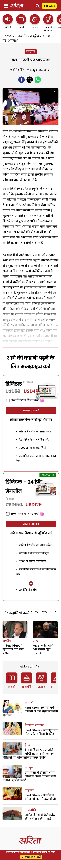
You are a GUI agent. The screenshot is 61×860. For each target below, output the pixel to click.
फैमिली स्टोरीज (34, 725)
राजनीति (21, 36)
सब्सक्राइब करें (31, 410)
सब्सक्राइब (49, 6)
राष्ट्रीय (34, 36)
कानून (29, 768)
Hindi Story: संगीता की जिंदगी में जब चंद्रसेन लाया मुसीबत (30, 711)
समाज (41, 687)
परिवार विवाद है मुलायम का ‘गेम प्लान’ (13, 649)
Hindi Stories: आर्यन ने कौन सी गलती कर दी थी (40, 797)
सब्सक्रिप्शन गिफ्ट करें (24, 514)
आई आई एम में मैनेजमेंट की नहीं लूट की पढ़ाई (40, 817)
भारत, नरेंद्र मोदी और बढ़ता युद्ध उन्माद (43, 649)
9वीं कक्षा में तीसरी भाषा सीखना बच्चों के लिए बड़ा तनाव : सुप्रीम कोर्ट (29, 776)
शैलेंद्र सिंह (18, 70)
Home (7, 36)
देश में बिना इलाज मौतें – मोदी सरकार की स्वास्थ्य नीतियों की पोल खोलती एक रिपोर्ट (29, 754)
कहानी (11, 687)
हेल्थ (27, 745)
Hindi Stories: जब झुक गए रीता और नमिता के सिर (41, 732)
